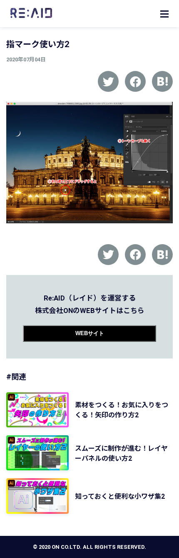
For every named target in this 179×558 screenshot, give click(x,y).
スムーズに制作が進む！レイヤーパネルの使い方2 (121, 453)
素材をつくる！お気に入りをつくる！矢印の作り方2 (121, 410)
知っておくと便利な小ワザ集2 (120, 496)
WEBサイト (89, 333)
